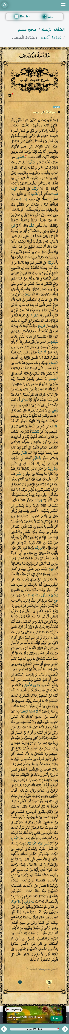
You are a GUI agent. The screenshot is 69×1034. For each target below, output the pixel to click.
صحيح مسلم (28, 29)
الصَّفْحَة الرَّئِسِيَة (53, 29)
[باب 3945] (4, 1030)
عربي (51, 16)
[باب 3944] (65, 1030)
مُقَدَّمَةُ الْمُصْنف (50, 38)
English (25, 16)
